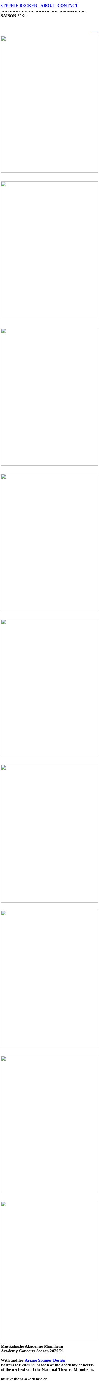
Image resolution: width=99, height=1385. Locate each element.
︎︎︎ (96, 29)
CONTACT (67, 5)
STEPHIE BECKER (20, 5)
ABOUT (47, 5)
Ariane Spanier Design (45, 1360)
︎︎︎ (93, 29)
